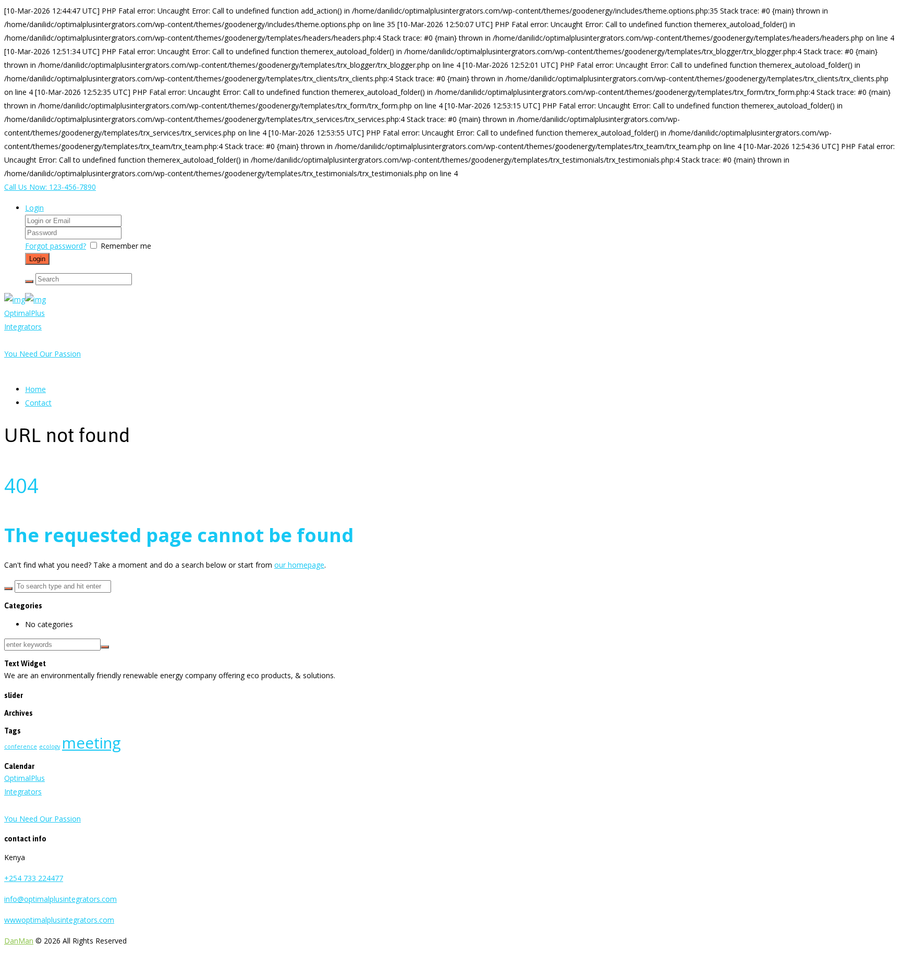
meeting (91, 742)
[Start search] (8, 588)
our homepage (299, 565)
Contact (38, 403)
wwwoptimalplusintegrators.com (59, 920)
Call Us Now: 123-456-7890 (50, 187)
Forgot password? (55, 246)
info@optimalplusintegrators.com (60, 899)
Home (35, 389)
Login (34, 208)
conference (20, 746)
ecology (49, 746)
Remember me (126, 246)
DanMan (18, 941)
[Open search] (29, 281)
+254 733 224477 (33, 878)
